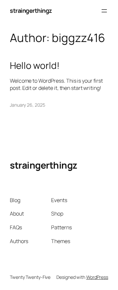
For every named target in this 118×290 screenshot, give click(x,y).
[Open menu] (104, 11)
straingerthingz (31, 10)
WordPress (97, 277)
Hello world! (35, 65)
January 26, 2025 (27, 105)
